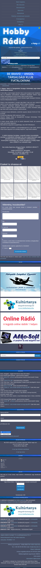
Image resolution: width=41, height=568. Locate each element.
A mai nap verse (20, 452)
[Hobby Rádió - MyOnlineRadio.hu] (20, 346)
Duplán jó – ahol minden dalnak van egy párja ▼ (17, 387)
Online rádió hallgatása (20, 52)
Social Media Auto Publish (17, 567)
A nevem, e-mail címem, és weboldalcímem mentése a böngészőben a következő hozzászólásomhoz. (20, 241)
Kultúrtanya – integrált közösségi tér (9, 502)
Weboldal (4, 233)
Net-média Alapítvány (20, 500)
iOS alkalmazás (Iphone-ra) (13, 65)
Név (3, 221)
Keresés (38, 355)
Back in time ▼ (8, 385)
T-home (9, 67)
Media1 (12, 377)
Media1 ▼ (6, 377)
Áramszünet (14, 519)
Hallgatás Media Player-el (20, 56)
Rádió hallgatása (20, 54)
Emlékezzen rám (5, 424)
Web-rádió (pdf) (25, 67)
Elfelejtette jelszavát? (13, 436)
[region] (20, 61)
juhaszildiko (3, 84)
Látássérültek (5, 85)
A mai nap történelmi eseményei (20, 449)
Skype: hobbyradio (35, 549)
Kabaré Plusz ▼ (8, 380)
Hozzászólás (5, 211)
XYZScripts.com (24, 567)
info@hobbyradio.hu (35, 547)
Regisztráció (3, 436)
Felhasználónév (4, 412)
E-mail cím (5, 227)
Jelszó (2, 418)
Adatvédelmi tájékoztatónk (33, 558)
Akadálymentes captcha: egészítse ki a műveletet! (15, 246)
